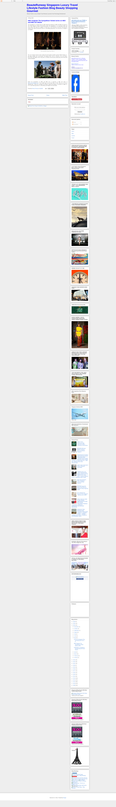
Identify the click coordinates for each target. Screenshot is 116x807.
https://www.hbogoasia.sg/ (33, 83)
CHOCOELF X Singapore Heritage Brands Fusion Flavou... (79, 648)
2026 (74, 621)
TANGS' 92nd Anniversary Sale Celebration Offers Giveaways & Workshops (82, 443)
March (75, 653)
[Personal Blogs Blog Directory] (75, 779)
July (75, 634)
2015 (74, 674)
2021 (74, 663)
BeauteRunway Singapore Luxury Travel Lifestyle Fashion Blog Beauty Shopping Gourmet (52, 7)
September (76, 630)
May (75, 637)
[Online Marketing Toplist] (77, 774)
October (76, 628)
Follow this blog (79, 578)
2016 (74, 672)
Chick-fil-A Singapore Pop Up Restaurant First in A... (79, 640)
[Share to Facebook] (52, 88)
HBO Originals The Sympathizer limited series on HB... (78, 644)
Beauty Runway (75, 63)
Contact (73, 135)
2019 (74, 667)
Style (73, 133)
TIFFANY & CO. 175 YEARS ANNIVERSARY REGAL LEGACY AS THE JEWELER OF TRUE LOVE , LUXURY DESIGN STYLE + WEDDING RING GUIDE (80, 474)
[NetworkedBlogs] (80, 576)
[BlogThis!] (49, 88)
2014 (74, 676)
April (75, 652)
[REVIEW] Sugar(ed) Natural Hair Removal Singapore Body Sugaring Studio (82, 488)
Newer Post (30, 95)
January (76, 657)
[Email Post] (46, 88)
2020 (74, 665)
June (75, 635)
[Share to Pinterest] (53, 88)
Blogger (64, 797)
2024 (74, 625)
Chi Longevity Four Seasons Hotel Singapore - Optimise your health (82, 493)
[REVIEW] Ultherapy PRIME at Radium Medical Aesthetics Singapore (79, 22)
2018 (74, 669)
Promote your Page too (75, 92)
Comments (75, 124)
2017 (74, 670)
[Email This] (48, 88)
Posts (74, 122)
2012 (74, 680)
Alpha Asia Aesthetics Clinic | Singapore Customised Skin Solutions (81, 481)
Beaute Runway (74, 74)
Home (47, 95)
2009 (74, 685)
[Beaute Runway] (76, 91)
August (75, 632)
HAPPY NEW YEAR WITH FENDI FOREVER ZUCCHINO (82, 466)
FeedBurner (82, 114)
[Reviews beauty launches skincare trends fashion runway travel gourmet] (80, 778)
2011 (74, 681)
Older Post (64, 95)
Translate (82, 52)
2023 (74, 659)
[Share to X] (50, 88)
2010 (74, 683)
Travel (73, 137)
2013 (74, 678)
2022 (74, 661)
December (76, 626)
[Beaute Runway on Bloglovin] (77, 764)
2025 (74, 623)
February (76, 655)
